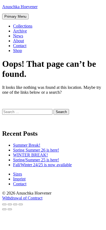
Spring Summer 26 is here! (36, 150)
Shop (17, 50)
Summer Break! (26, 145)
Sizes (17, 174)
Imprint (19, 179)
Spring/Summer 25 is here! (36, 160)
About (18, 40)
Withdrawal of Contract (22, 198)
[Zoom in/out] (20, 204)
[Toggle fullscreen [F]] (15, 204)
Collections (22, 26)
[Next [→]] (10, 209)
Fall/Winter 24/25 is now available (42, 164)
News (18, 36)
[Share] (10, 204)
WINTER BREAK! (30, 155)
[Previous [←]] (4, 209)
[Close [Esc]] (4, 204)
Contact (19, 45)
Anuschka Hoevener (20, 6)
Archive (20, 31)
